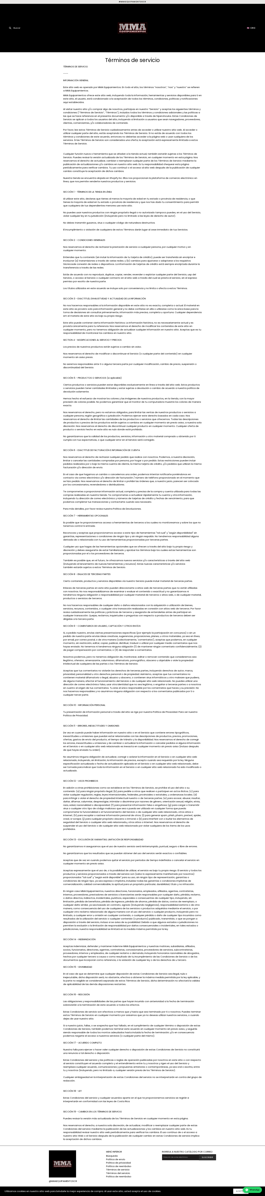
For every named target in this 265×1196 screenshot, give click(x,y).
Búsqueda (112, 1155)
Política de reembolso (118, 1166)
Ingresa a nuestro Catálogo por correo (187, 1151)
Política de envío (115, 1159)
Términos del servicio (118, 1173)
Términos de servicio (118, 1169)
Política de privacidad (118, 1162)
